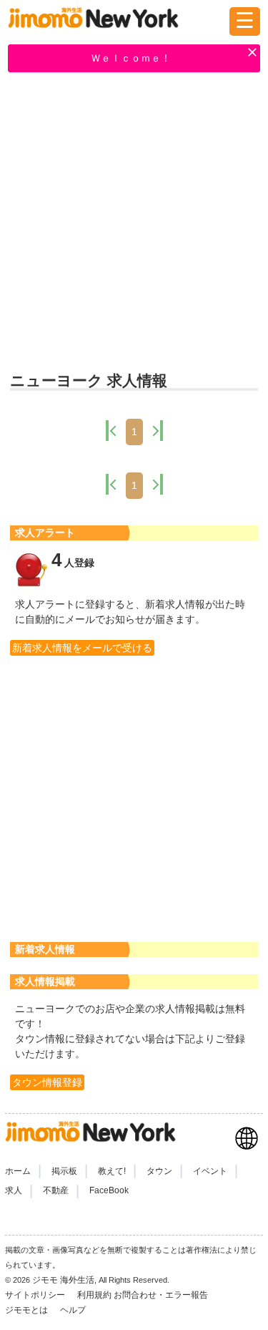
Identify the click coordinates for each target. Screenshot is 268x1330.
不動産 (56, 1190)
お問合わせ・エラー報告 (162, 1295)
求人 (13, 1190)
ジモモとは (27, 1310)
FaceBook (109, 1190)
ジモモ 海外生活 (63, 1280)
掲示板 (64, 1171)
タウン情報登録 (47, 1082)
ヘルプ (73, 1310)
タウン (159, 1171)
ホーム (18, 1171)
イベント (210, 1171)
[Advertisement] (134, 223)
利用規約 (94, 1295)
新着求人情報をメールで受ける (82, 648)
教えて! (112, 1171)
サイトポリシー (36, 1295)
